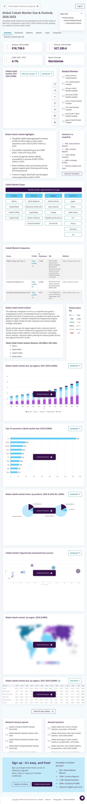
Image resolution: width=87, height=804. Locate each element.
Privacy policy (57, 799)
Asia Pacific (53, 223)
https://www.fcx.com (70, 282)
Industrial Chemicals (34, 207)
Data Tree (64, 14)
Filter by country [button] (28, 74)
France (73, 223)
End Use (34, 196)
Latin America (53, 207)
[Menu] (4, 6)
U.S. (73, 218)
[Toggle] (61, 17)
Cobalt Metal (14, 207)
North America (53, 201)
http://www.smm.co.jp (71, 292)
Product (14, 196)
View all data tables (42, 711)
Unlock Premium (43, 394)
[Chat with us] (82, 798)
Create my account (42, 784)
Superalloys (33, 212)
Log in (79, 6)
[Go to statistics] (59, 680)
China (73, 207)
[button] (68, 17)
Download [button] (46, 74)
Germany (73, 229)
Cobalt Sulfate (14, 212)
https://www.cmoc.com (71, 261)
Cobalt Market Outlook (73, 23)
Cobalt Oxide (14, 218)
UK (73, 234)
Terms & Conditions (69, 799)
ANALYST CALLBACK (71, 174)
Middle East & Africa (53, 218)
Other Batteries (34, 201)
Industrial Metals (33, 223)
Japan (73, 201)
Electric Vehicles (34, 218)
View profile (34, 262)
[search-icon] (37, 6)
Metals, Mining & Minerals (72, 20)
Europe (53, 212)
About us (48, 799)
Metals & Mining (68, 18)
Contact (41, 799)
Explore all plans (21, 784)
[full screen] (54, 84)
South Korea (73, 212)
